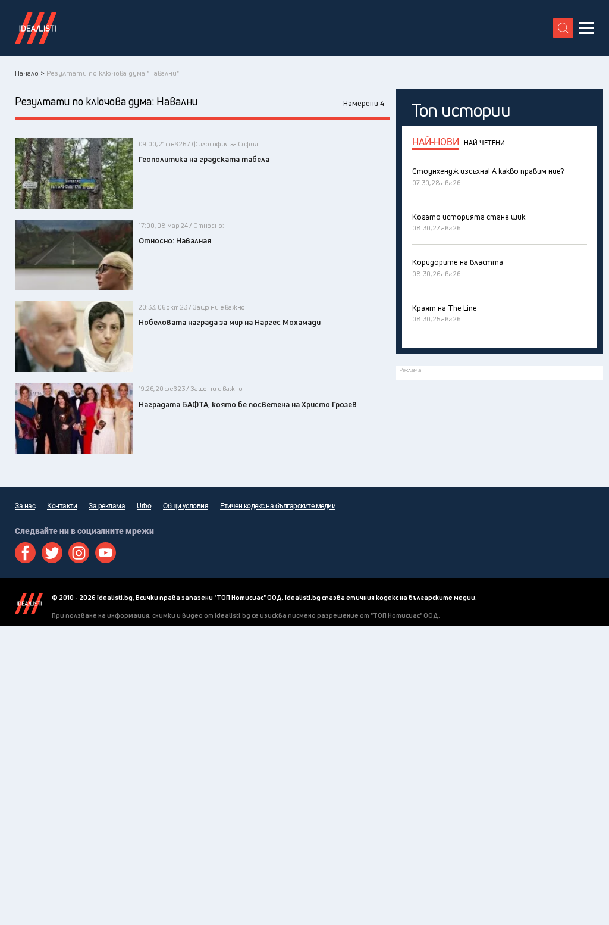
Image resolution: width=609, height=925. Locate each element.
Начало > (30, 72)
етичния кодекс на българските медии (410, 597)
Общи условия (185, 506)
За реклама (107, 506)
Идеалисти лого (35, 28)
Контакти (62, 506)
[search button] (563, 28)
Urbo (144, 506)
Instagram (78, 552)
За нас (25, 506)
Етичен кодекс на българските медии (277, 506)
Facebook (25, 552)
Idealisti (29, 603)
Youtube (105, 552)
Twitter (52, 552)
